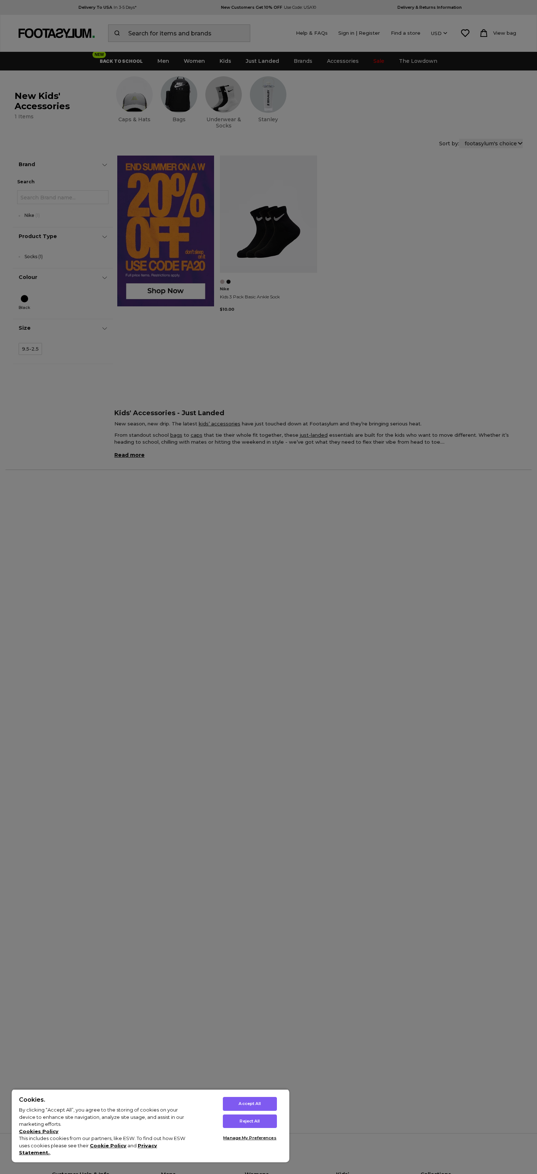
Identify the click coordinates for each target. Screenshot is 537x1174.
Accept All (250, 1103)
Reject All (250, 1121)
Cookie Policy (108, 1145)
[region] (150, 1125)
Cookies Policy (38, 1131)
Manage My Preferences (249, 1137)
